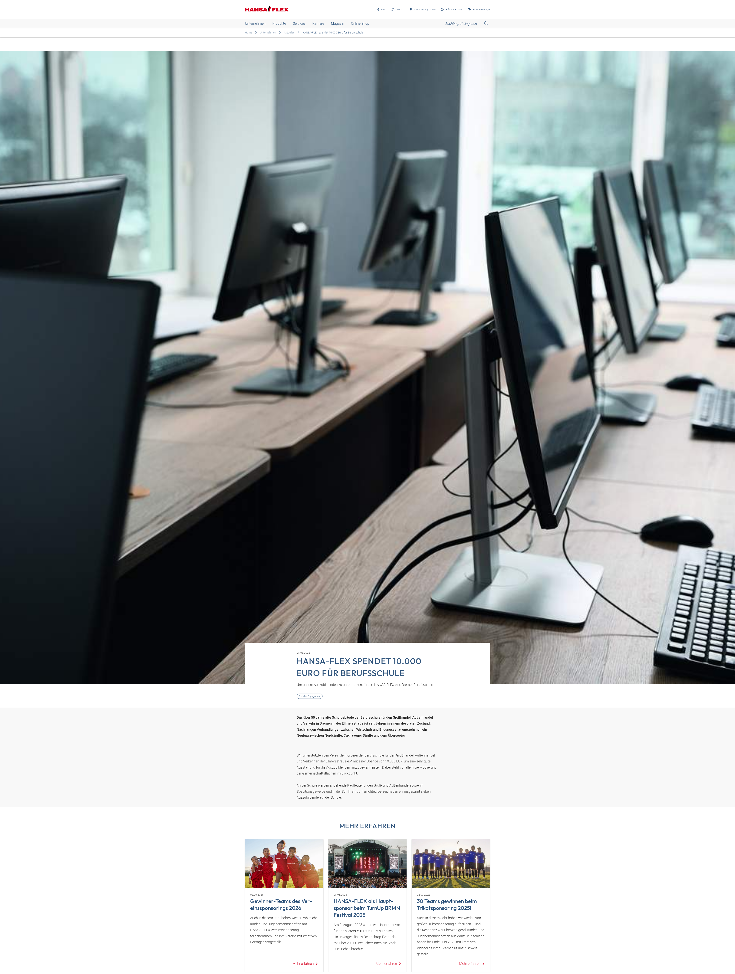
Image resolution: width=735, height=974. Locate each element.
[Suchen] (485, 23)
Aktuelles (289, 32)
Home (248, 32)
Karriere (318, 23)
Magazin (337, 23)
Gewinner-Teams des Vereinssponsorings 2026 (281, 904)
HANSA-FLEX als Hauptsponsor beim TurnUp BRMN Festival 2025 (367, 908)
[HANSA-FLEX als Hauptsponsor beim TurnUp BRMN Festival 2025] (367, 863)
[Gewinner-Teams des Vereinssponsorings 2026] (284, 863)
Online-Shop (360, 23)
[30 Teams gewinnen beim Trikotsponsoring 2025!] (451, 863)
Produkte (279, 23)
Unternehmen (255, 23)
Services (299, 23)
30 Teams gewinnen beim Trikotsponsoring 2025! (447, 904)
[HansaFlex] (266, 8)
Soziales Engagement (310, 696)
